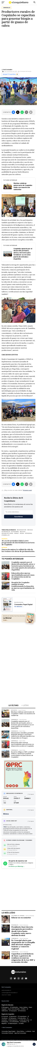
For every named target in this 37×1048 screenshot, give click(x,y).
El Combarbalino (14, 1021)
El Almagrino (5, 1007)
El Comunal (5, 1016)
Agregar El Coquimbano (9, 74)
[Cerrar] (34, 1044)
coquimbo (15, 531)
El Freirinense (22, 1010)
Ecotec (23, 531)
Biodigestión (22, 530)
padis (22, 533)
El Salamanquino (12, 1023)
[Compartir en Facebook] (13, 112)
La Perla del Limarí (24, 1020)
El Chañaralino (14, 1007)
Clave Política (20, 1031)
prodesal (29, 533)
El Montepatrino (13, 1020)
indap (17, 533)
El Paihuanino (12, 1018)
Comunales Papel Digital (8, 1031)
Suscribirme (18, 516)
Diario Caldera (23, 1007)
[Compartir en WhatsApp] (22, 112)
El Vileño (21, 1023)
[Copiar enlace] (30, 112)
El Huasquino (13, 1010)
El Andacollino (22, 1018)
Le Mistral (28, 1031)
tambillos (5, 535)
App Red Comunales (20, 1033)
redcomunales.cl (6, 990)
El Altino (23, 1009)
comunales (6, 531)
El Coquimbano (22, 1016)
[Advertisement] (18, 47)
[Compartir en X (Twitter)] (17, 112)
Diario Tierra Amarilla (14, 1009)
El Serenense (12, 1016)
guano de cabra (7, 533)
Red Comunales (7, 69)
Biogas (30, 530)
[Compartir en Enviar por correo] (26, 112)
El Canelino (23, 1021)
